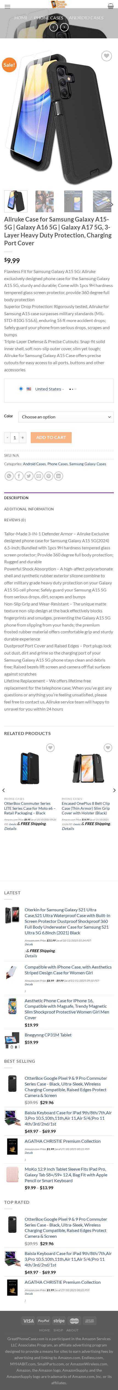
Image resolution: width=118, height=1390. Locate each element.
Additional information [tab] (29, 509)
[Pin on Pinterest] (48, 476)
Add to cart (51, 437)
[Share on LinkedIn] (58, 476)
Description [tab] (16, 498)
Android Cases (86, 17)
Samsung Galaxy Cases (87, 464)
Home (21, 17)
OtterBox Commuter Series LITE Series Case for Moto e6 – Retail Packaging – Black (30, 808)
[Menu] (7, 6)
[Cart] (111, 6)
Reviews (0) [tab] (15, 520)
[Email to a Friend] (38, 476)
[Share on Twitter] (28, 476)
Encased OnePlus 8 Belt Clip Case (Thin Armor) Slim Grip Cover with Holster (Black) (86, 808)
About (72, 1330)
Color (8, 416)
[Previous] (13, 117)
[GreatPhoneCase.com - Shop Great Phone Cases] (59, 4)
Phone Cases (48, 17)
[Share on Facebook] (19, 476)
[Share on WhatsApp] (9, 476)
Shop (58, 1330)
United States (48, 389)
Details (12, 824)
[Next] (105, 117)
